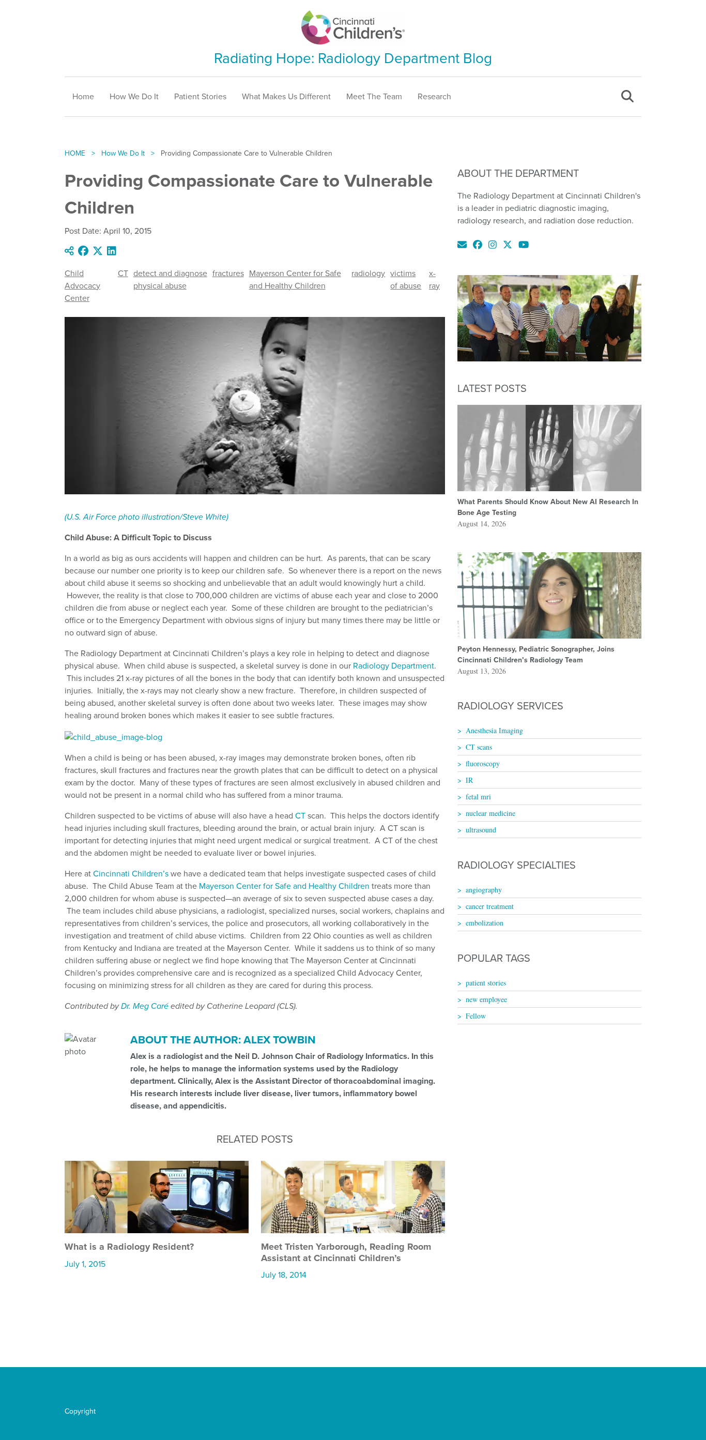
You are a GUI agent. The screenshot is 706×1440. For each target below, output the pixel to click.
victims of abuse (405, 279)
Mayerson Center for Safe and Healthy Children (295, 279)
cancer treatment (490, 906)
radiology (368, 273)
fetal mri (478, 796)
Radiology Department (393, 666)
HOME (75, 153)
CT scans (479, 747)
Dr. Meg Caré (144, 1006)
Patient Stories (200, 96)
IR (469, 780)
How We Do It (134, 96)
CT (123, 273)
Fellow (476, 1016)
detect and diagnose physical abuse (170, 279)
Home (83, 96)
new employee (486, 999)
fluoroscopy (483, 763)
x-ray (434, 279)
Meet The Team (374, 96)
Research (434, 96)
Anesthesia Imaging (494, 730)
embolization (484, 923)
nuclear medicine (490, 813)
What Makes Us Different (286, 96)
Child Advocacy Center (82, 285)
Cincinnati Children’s (130, 874)
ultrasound (481, 830)
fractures (228, 273)
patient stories (486, 983)
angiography (484, 890)
